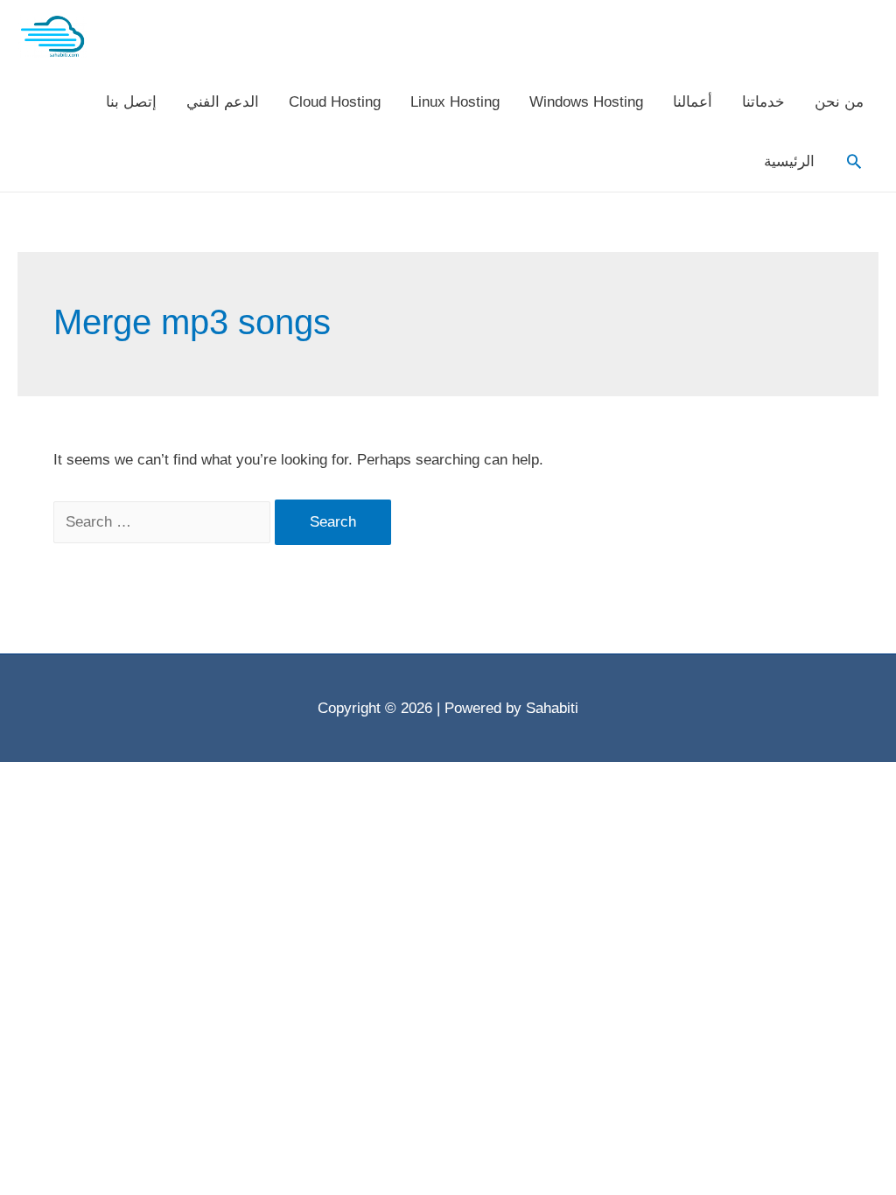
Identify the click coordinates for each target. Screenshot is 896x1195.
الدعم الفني (222, 102)
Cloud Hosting (335, 102)
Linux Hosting (455, 102)
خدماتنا (763, 102)
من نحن (839, 102)
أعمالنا (692, 102)
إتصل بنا (131, 102)
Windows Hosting (586, 102)
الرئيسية (789, 161)
